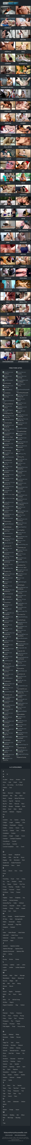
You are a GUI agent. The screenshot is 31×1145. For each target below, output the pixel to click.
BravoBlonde (20, 751)
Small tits (5, 1061)
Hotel (4, 924)
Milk (4, 983)
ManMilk (19, 412)
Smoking (13, 1061)
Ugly (4, 1101)
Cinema (11, 828)
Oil (9, 999)
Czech (22, 846)
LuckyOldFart (20, 636)
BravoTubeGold (7, 597)
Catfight (5, 822)
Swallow (23, 1074)
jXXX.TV (19, 476)
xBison (18, 451)
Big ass (5, 801)
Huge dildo (18, 924)
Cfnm (23, 822)
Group (4, 911)
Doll (10, 860)
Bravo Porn (6, 397)
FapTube (19, 742)
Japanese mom (19, 948)
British (20, 809)
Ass (4, 785)
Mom (13, 983)
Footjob (5, 889)
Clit (23, 828)
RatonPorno (20, 500)
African (11, 779)
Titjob (9, 1093)
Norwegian (17, 991)
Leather (5, 967)
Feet (8, 881)
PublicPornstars (7, 521)
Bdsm (21, 795)
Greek (17, 908)
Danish (10, 854)
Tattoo (8, 1085)
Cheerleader (13, 825)
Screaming (5, 1045)
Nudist (4, 994)
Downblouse (6, 865)
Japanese (5, 946)
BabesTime (6, 387)
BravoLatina (20, 447)
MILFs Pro (19, 663)
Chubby (5, 828)
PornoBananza (7, 681)
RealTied (19, 508)
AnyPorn (19, 516)
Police (4, 1018)
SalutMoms (19, 408)
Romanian (5, 1037)
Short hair (11, 1053)
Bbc (11, 795)
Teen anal (15, 1088)
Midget (11, 980)
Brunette (5, 811)
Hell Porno (5, 579)
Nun (10, 994)
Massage (22, 975)
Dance (4, 854)
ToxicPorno (6, 373)
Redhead (11, 1034)
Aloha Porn (6, 671)
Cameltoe (5, 819)
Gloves (18, 905)
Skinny (4, 1056)
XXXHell (5, 610)
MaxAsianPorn (20, 668)
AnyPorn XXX (6, 575)
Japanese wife (20, 951)
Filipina (9, 884)
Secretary (13, 1045)
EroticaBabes (6, 667)
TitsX (11, 437)
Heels (11, 919)
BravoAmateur (6, 740)
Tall (4, 1085)
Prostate (5, 1023)
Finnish (15, 884)
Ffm (4, 884)
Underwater (16, 1101)
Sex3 (25, 567)
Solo (11, 1064)
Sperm (18, 1066)
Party (4, 1015)
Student (10, 1074)
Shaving (18, 1048)
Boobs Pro (5, 734)
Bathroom (5, 795)
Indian (4, 932)
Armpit (15, 782)
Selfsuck (5, 1048)
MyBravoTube (20, 512)
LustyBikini (19, 697)
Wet (18, 1115)
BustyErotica (6, 756)
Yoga (4, 1123)
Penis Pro (19, 708)
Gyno (14, 911)
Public (18, 1023)
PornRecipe (6, 726)
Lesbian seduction (20, 967)
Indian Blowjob (12, 932)
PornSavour (6, 480)
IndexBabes (6, 472)
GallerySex (6, 642)
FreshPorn (5, 714)
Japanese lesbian (14, 946)
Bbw (16, 795)
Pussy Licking (21, 1026)
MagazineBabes (21, 714)
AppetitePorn (20, 469)
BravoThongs (6, 441)
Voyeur (17, 1109)
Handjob (10, 916)
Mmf (8, 983)
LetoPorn (19, 465)
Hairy (4, 916)
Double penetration (16, 862)
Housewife (10, 924)
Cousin (23, 836)
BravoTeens (6, 508)
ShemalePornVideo (21, 431)
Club (17, 830)
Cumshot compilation (8, 846)
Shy (23, 1053)
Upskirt (4, 1104)
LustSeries (19, 730)
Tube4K (5, 638)
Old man (5, 1002)
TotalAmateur (20, 705)
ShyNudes (5, 646)
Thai (4, 1091)
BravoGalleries (7, 393)
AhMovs (19, 492)
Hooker (19, 921)
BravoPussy (20, 520)
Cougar (11, 836)
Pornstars (21, 1018)
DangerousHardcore (8, 403)
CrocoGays (19, 593)
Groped (23, 908)
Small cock (21, 1058)
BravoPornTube (7, 450)
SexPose (5, 407)
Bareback (18, 793)
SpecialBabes (6, 698)
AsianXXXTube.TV (21, 747)
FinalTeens (6, 512)
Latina (23, 964)
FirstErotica (19, 722)
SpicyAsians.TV (7, 546)
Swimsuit (12, 1077)
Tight (4, 1093)
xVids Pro (5, 464)
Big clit (11, 801)
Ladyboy (12, 964)
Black (23, 803)
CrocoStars (6, 675)
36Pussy (19, 542)
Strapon (21, 1072)
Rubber (12, 1037)
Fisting (4, 887)
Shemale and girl (14, 1050)
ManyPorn (19, 404)
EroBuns (5, 377)
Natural (4, 991)
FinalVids (19, 718)
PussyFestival (20, 659)
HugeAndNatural (7, 527)
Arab (10, 782)
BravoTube (19, 377)
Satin (12, 1042)
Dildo (10, 857)
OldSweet (5, 630)
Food (23, 887)
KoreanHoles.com (7, 694)
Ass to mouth (19, 785)
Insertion (13, 938)
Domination (17, 860)
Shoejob (23, 1050)
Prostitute (12, 1023)
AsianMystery (6, 634)
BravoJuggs (6, 730)
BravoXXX (19, 559)
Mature (13, 978)
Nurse (14, 994)
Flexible (17, 887)
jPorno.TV (19, 601)
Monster (5, 986)
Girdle (15, 903)
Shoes (4, 1053)
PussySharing (20, 504)
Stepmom (15, 1069)
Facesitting (5, 879)
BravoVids (19, 597)
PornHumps (20, 424)
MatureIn (5, 583)
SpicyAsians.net (21, 674)
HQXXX (19, 400)
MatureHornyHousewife (22, 392)
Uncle (9, 1101)
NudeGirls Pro (20, 693)
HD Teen (5, 919)
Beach (4, 798)
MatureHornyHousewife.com (11, 2)
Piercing (16, 1015)
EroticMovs (19, 575)
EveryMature (6, 434)
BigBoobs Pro (20, 420)
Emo (16, 870)
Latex (18, 964)
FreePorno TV (6, 484)
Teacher (19, 1085)
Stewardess (6, 1072)
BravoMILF (6, 454)
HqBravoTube (6, 685)
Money (19, 983)
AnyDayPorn (20, 734)
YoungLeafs (6, 748)
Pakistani (5, 1013)
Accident (5, 779)
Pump (13, 1026)
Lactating (5, 964)
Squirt (8, 1069)
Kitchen (11, 959)
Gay (24, 897)
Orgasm (12, 1002)
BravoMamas (20, 589)
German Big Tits (7, 903)
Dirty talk (16, 857)
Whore (22, 1115)
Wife (4, 1117)
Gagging (5, 897)
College (23, 830)
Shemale (5, 1050)
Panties (12, 1013)
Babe (4, 793)
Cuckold (14, 841)
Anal (24, 779)
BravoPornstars (7, 383)
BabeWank (19, 435)
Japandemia (20, 624)
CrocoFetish (20, 496)
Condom (13, 833)
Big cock (18, 801)
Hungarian (5, 927)
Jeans (4, 954)
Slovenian (12, 1058)
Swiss (4, 1080)
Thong (9, 1091)
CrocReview (20, 480)
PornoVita (19, 373)
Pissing (22, 1015)
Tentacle (23, 1088)
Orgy (17, 1005)
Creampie (5, 838)
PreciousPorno (7, 602)
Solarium (5, 1064)
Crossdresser (6, 841)
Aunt (10, 787)
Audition (5, 787)
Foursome (11, 889)
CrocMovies (6, 488)
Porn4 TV (19, 555)
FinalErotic (19, 682)
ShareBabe (19, 473)
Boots (23, 806)
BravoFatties (6, 722)
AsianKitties (6, 702)
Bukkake (12, 811)
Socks (19, 1061)
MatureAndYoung (21, 620)
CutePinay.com (7, 663)
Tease (4, 1088)
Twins (15, 1096)
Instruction (20, 938)
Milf (16, 980)
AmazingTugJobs (7, 422)
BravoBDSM (6, 614)
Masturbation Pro (21, 565)
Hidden (4, 921)
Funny (12, 892)
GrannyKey (6, 445)
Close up (5, 830)
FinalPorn (5, 752)
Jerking (10, 954)
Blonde (4, 806)
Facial (12, 879)
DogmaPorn (6, 650)
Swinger (19, 1077)
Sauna (17, 1042)
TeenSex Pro (6, 417)
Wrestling (18, 1117)
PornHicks (19, 484)
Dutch (18, 865)
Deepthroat (17, 854)
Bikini (10, 803)
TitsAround (6, 622)
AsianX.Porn (6, 531)
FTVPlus (19, 385)
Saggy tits (5, 1042)
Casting (23, 819)
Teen (9, 1088)
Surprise (16, 1074)
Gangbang (17, 897)
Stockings (13, 1072)
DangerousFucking (21, 757)
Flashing (11, 887)
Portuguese (6, 1021)
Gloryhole (12, 905)
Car (11, 819)
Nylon (20, 994)
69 (3, 774)
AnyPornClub (20, 443)
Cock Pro (5, 550)
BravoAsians (20, 488)
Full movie (5, 892)
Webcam (5, 1115)
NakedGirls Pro (7, 571)
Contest (5, 836)
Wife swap (10, 1117)
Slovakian (5, 1058)
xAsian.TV (5, 566)
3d (7, 774)
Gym (9, 911)
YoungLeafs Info (21, 651)
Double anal (6, 862)
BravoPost (19, 678)
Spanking (11, 1066)
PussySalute (20, 738)
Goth (24, 905)
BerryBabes (20, 628)
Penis (9, 1015)
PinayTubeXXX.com (22, 689)
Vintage (11, 1109)
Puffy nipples (6, 1026)
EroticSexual (20, 655)
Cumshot (14, 844)
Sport (24, 1066)
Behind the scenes (20, 798)
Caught (11, 822)
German (5, 900)
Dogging (5, 860)
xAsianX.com (20, 571)
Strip (4, 1074)
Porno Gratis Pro (21, 614)
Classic (17, 828)
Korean (17, 959)
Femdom (14, 881)
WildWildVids (6, 516)
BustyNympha (20, 645)
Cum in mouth (6, 844)
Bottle (4, 809)
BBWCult (5, 718)
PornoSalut (6, 710)
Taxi (14, 1085)
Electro (10, 870)
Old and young (16, 999)
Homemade (12, 921)
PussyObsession (7, 460)
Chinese (20, 825)
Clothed (12, 830)
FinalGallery (20, 605)
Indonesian (5, 938)
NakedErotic (6, 426)
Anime (4, 782)
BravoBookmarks (21, 641)
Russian (19, 1037)
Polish (10, 1018)
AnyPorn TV (6, 558)
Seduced (20, 1045)
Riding (17, 1034)
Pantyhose (19, 1013)
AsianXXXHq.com (21, 547)
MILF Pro (5, 587)
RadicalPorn (6, 504)
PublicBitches (6, 591)
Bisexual (17, 803)
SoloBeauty (6, 744)
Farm (18, 879)
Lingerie (5, 970)
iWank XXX (19, 524)
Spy (4, 1069)
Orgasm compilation (8, 1005)
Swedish (5, 1077)
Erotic (21, 870)
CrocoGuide (20, 461)
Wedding (12, 1115)
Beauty (10, 798)
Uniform (23, 1101)
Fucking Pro (6, 476)
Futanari (18, 892)
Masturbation (6, 978)
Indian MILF (6, 935)
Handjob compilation (20, 916)
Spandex (17, 1064)
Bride (15, 809)
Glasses (5, 905)
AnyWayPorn (20, 416)
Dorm (23, 860)
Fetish (20, 881)
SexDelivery (6, 554)
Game (11, 897)
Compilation (6, 833)
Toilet (14, 1093)
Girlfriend (21, 903)
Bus (4, 814)
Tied (22, 1091)
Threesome (16, 1091)
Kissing (5, 959)
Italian (11, 940)
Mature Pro (6, 689)
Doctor (22, 857)
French (18, 889)
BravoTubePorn (20, 530)
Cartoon (16, 819)
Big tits (5, 803)
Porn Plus (5, 468)
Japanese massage (8, 948)
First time (22, 884)
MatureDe (19, 632)
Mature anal (21, 978)
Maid (11, 975)
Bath (24, 793)
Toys (20, 1093)
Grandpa (5, 908)
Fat (3, 881)
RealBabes (6, 618)
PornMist (5, 654)
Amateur (18, 779)
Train (4, 1096)
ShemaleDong (6, 706)
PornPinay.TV (6, 540)
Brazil (9, 809)
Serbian (12, 1048)
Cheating (5, 825)
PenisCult (19, 534)
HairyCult (5, 626)
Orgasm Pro (20, 551)
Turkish (10, 1096)
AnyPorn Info (6, 430)
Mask (16, 975)
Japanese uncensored (8, 951)
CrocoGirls (19, 609)
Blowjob (11, 806)
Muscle (11, 986)
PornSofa (5, 492)
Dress (12, 865)
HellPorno (5, 658)
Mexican (5, 980)
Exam (4, 873)
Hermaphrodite (18, 919)
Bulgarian (19, 811)
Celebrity (17, 822)
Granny (11, 908)
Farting (23, 879)
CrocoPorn (19, 439)
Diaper (4, 857)
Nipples (11, 991)
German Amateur (13, 900)
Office (4, 999)
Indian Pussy (14, 935)
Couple (17, 836)
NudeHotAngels (20, 585)
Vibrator (5, 1109)
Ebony (4, 870)
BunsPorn (5, 760)
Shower (18, 1053)
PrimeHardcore (7, 536)
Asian (20, 782)
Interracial (5, 940)
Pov (12, 1021)
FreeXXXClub (6, 562)
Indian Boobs (21, 932)
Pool (15, 1018)
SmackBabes (20, 381)
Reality (4, 1034)
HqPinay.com (20, 396)
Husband (12, 927)
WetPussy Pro (20, 457)
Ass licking (10, 785)
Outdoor (23, 1005)
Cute (17, 846)
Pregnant (18, 1021)
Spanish (5, 1066)
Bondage (17, 806)
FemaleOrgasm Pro (8, 413)
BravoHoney (20, 538)
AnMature (5, 606)
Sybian (10, 1080)
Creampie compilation (15, 838)
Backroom (10, 793)
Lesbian (11, 967)
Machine (5, 975)
